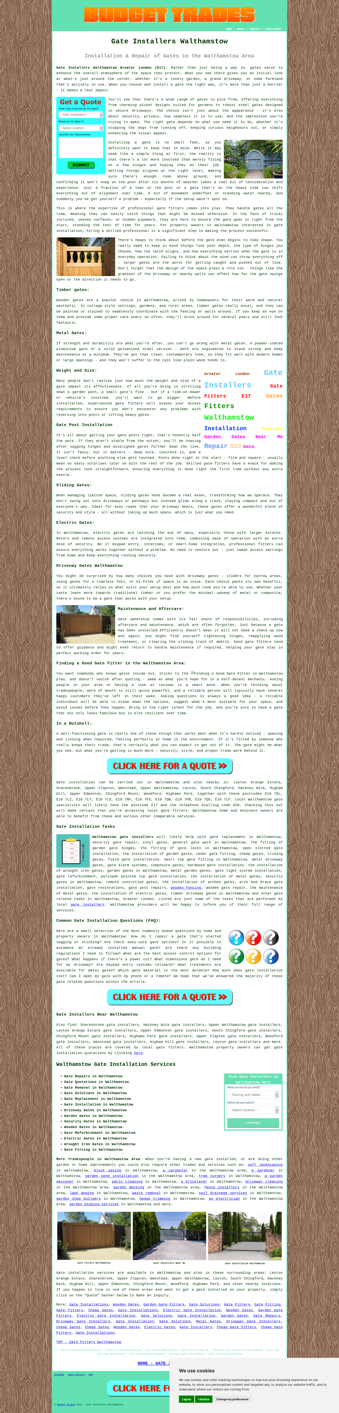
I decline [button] (203, 1399)
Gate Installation (197, 1316)
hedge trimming (154, 1199)
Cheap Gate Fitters (236, 1327)
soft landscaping (265, 1165)
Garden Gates (234, 1316)
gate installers (87, 905)
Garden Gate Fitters (164, 1305)
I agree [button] (186, 1399)
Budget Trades (66, 1404)
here (138, 1053)
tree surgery (212, 1176)
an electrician (224, 1199)
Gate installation (75, 782)
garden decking (128, 1187)
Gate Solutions (204, 1305)
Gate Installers (196, 1327)
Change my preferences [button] (232, 1399)
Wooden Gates (126, 1305)
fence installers (222, 1187)
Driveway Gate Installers (83, 1321)
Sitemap (59, 1374)
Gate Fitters (237, 1305)
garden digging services (94, 1204)
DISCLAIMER (273, 29)
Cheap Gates (100, 1310)
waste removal (146, 1193)
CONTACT (254, 29)
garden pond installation (112, 1176)
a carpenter (175, 1170)
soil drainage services (223, 1193)
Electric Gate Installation (192, 1310)
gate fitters (174, 811)
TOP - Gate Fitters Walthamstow (88, 1342)
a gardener (263, 1170)
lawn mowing (82, 1193)
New (91, 1374)
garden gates (120, 871)
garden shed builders (78, 1199)
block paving (107, 1170)
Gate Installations (88, 1305)
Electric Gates (159, 1327)
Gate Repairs (267, 1316)
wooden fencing (186, 888)
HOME (229, 29)
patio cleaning (127, 1182)
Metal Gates (208, 1321)
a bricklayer (194, 1182)
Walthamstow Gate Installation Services (116, 1064)
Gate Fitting (267, 1305)
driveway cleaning (264, 1182)
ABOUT (241, 29)
